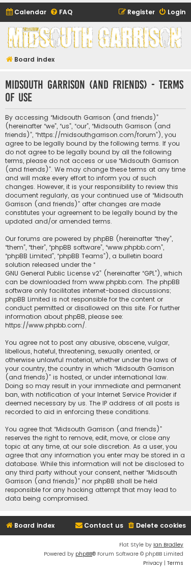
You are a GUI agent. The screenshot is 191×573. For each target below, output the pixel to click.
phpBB (83, 554)
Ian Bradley (168, 545)
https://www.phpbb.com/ (45, 325)
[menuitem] (25, 12)
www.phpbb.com (116, 282)
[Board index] (95, 37)
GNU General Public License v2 (52, 273)
